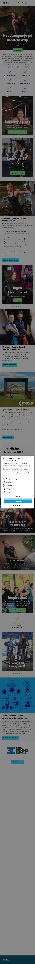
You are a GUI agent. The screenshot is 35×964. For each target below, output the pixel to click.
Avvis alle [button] (18, 497)
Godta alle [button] (18, 501)
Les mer (19, 475)
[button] (17, 505)
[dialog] (17, 482)
